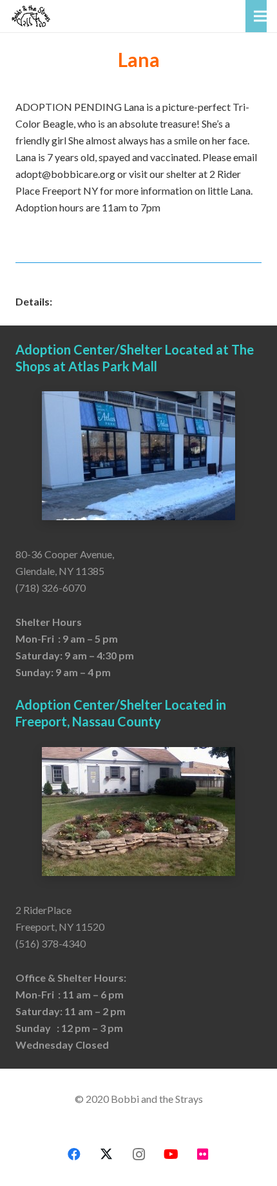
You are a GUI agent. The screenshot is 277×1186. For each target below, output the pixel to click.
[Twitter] (106, 1154)
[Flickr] (203, 1154)
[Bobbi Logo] (31, 16)
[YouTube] (171, 1154)
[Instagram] (138, 1154)
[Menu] (260, 16)
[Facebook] (74, 1154)
